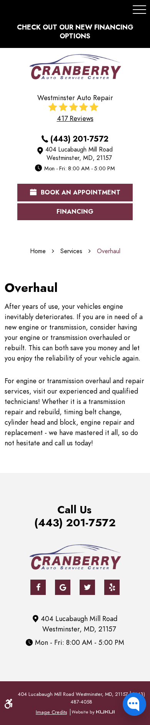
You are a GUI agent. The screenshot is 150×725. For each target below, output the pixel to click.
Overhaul (108, 251)
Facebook (38, 587)
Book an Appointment (79, 192)
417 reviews (75, 118)
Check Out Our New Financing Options (75, 31)
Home (38, 251)
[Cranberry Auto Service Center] (75, 66)
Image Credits (51, 712)
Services (71, 251)
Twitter (87, 587)
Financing (75, 212)
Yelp (112, 587)
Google (62, 587)
